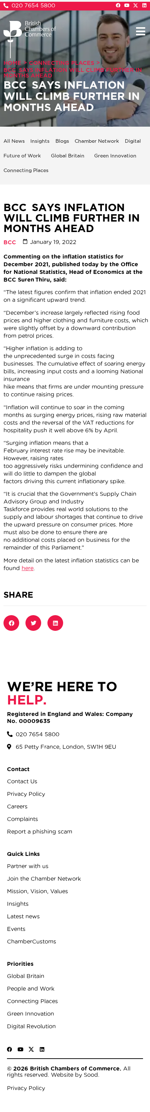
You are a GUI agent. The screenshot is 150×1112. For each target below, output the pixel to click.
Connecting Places (61, 63)
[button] (140, 31)
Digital (133, 141)
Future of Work (22, 155)
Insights (40, 141)
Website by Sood (73, 1075)
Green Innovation (115, 155)
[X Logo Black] (31, 1049)
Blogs (62, 141)
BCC (9, 242)
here (27, 568)
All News (14, 141)
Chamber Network (97, 141)
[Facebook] (118, 5)
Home (12, 63)
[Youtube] (127, 5)
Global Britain (67, 155)
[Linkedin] (144, 5)
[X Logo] (135, 5)
